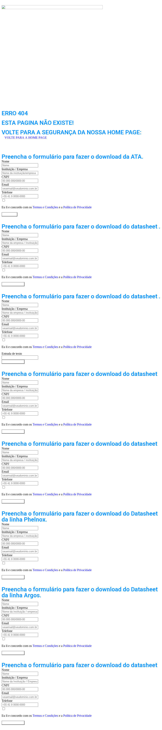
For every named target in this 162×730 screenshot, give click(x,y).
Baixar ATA (9, 214)
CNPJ (5, 177)
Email (5, 184)
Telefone (7, 192)
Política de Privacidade (77, 207)
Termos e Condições (45, 207)
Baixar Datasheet (13, 284)
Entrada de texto (12, 353)
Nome (5, 161)
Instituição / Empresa (15, 169)
